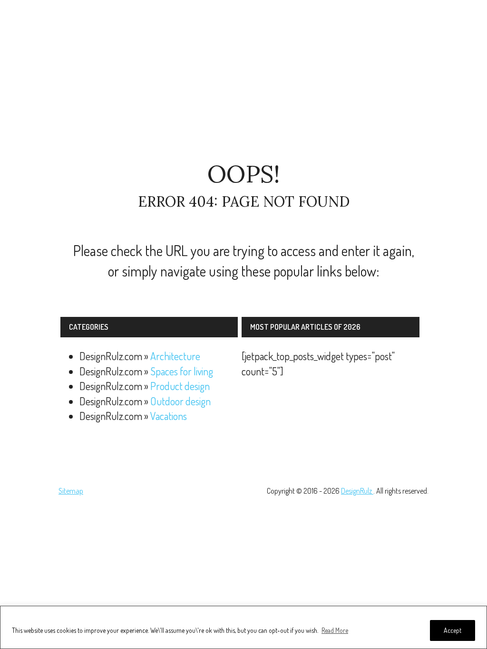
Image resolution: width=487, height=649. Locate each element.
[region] (243, 627)
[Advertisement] (243, 80)
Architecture (175, 356)
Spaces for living (181, 371)
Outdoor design (180, 401)
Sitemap (70, 491)
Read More (334, 630)
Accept (452, 630)
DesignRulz (357, 491)
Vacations (168, 415)
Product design (180, 385)
